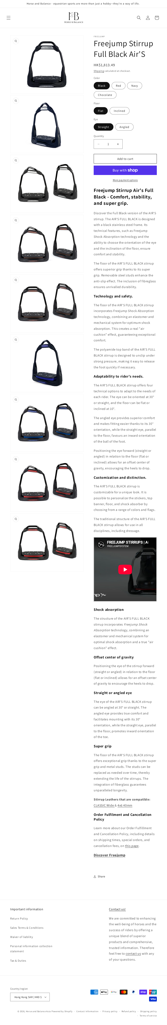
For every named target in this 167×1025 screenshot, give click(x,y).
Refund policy (129, 1011)
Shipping (99, 70)
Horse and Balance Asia (38, 1011)
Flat (100, 111)
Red (118, 85)
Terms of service (148, 1015)
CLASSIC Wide (104, 805)
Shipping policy (148, 1011)
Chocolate (105, 95)
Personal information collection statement (31, 948)
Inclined (119, 111)
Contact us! (117, 909)
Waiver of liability (21, 937)
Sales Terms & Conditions (26, 928)
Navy (134, 85)
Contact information (87, 1011)
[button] (8, 17)
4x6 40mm (125, 805)
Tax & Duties (18, 960)
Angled (124, 127)
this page (131, 846)
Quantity (99, 136)
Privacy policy (110, 1011)
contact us (133, 953)
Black (101, 85)
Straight (103, 127)
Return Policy (19, 918)
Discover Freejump (109, 855)
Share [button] (101, 876)
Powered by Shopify (62, 1011)
